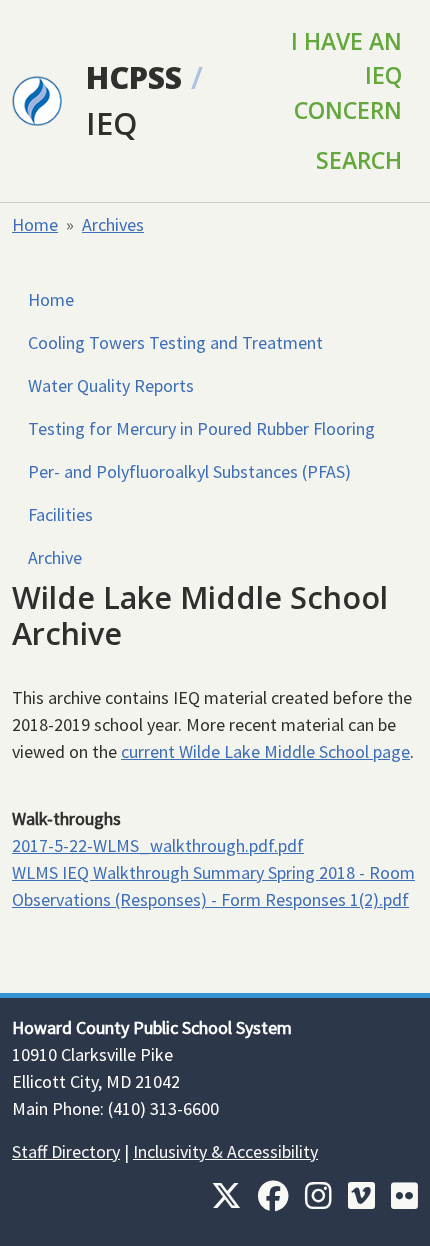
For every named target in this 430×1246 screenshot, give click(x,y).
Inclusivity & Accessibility (225, 1151)
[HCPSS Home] (37, 99)
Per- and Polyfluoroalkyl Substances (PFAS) (189, 471)
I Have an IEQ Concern (346, 75)
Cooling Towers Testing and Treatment (175, 342)
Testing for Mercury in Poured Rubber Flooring (201, 428)
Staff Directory (66, 1151)
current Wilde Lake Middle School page (265, 751)
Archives (113, 224)
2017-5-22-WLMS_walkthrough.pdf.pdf (158, 845)
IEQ (111, 123)
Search (359, 160)
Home (35, 224)
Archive (55, 557)
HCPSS (134, 77)
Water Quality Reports (111, 385)
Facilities (60, 514)
